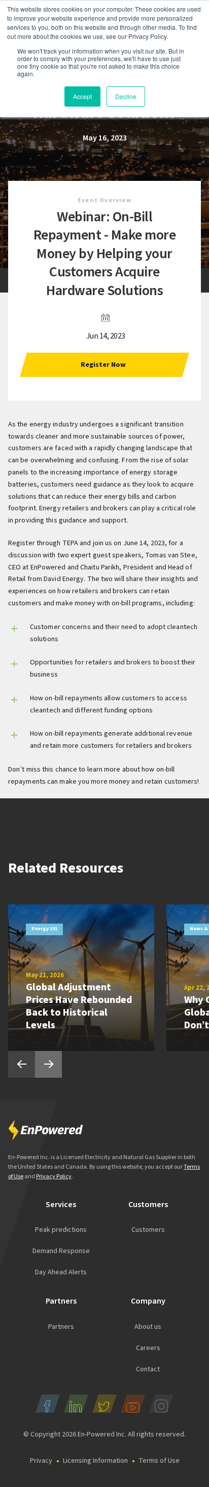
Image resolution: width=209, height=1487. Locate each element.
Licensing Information (95, 1461)
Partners (61, 1327)
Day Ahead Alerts (61, 1272)
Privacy (41, 1461)
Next (48, 1064)
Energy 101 (44, 928)
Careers (148, 1348)
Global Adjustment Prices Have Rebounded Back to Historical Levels (79, 1006)
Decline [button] (125, 96)
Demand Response (61, 1251)
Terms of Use (159, 1461)
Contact (148, 1369)
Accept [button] (82, 96)
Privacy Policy (54, 1176)
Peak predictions (61, 1230)
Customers (148, 1230)
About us (147, 1327)
